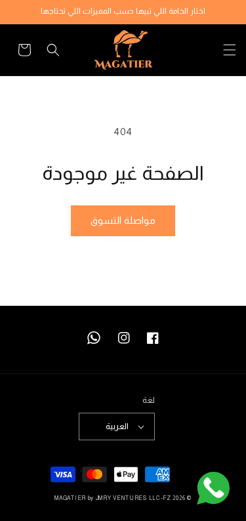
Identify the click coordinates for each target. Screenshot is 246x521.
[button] (221, 49)
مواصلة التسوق (123, 220)
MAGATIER (70, 498)
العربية (117, 426)
